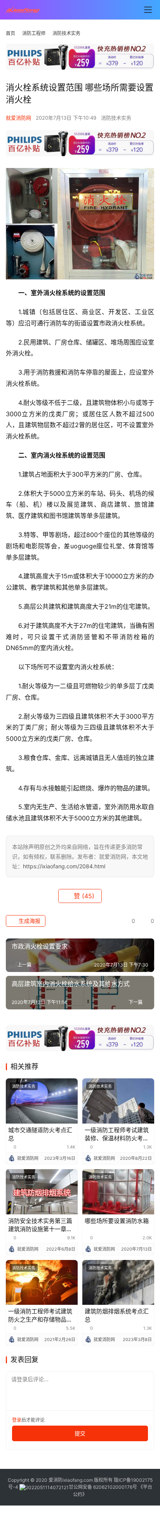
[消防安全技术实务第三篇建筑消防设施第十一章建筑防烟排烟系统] (42, 1191)
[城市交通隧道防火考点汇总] (42, 1101)
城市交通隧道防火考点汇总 (40, 1134)
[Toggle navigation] (148, 10)
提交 (80, 1433)
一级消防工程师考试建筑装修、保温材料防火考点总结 (117, 1134)
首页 (10, 33)
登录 (16, 1420)
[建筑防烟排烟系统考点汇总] (118, 1282)
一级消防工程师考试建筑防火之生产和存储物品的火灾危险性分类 (40, 1316)
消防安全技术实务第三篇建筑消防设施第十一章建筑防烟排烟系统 (40, 1225)
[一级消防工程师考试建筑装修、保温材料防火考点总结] (118, 1101)
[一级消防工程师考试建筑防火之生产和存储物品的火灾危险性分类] (42, 1282)
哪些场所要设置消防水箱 (117, 1221)
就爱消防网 (18, 118)
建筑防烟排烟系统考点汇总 (117, 1315)
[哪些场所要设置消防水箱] (118, 1191)
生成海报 (28, 920)
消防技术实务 (116, 118)
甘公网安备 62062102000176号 (103, 1487)
